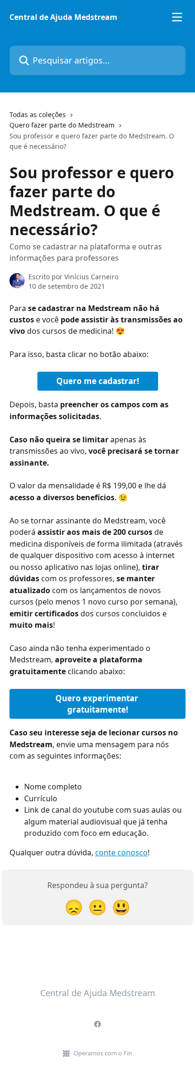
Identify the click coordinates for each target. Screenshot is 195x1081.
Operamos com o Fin (102, 1053)
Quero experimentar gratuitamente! (97, 704)
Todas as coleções (37, 114)
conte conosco (121, 852)
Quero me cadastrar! (97, 381)
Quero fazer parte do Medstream (62, 124)
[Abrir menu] (177, 17)
